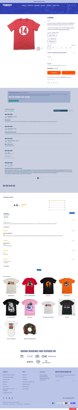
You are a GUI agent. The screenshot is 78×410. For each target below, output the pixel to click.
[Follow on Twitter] (6, 398)
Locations (24, 379)
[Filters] (69, 111)
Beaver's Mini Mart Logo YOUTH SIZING (48, 317)
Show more (39, 269)
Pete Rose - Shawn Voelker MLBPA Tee (29, 295)
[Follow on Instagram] (9, 398)
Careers (24, 377)
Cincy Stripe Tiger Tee (67, 295)
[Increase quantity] (53, 59)
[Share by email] (57, 83)
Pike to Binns (67, 317)
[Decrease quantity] (49, 59)
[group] (39, 357)
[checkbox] (6, 217)
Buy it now (68, 72)
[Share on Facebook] (52, 83)
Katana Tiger (48, 295)
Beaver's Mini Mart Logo (11, 295)
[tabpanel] (39, 244)
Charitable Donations (7, 392)
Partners (5, 384)
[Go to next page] (42, 178)
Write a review (57, 110)
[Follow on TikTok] (12, 398)
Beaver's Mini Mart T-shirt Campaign (8, 389)
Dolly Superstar (30, 317)
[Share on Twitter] (54, 83)
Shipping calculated (57, 65)
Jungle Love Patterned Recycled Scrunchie (30, 338)
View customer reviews (14, 100)
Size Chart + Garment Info (28, 381)
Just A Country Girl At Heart (11, 317)
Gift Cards (5, 381)
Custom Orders (6, 379)
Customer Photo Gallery (8, 377)
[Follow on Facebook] (3, 398)
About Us (24, 374)
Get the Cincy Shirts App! (8, 374)
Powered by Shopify (15, 402)
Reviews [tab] (6, 213)
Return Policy (25, 388)
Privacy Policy (25, 386)
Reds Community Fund (64, 29)
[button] (50, 68)
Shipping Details (26, 384)
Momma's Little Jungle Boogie (11, 338)
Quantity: (49, 56)
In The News (5, 386)
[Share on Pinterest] (55, 83)
